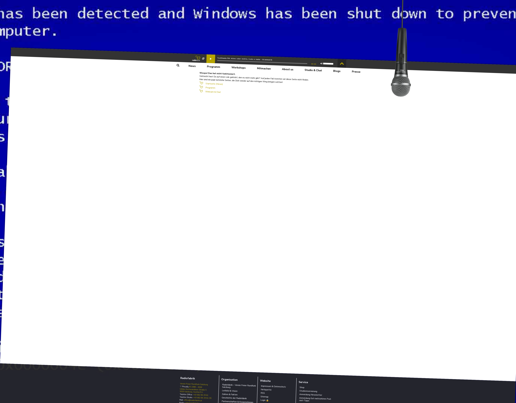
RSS (263, 393)
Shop (302, 387)
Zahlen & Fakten (230, 394)
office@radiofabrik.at (193, 400)
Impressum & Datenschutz (273, 386)
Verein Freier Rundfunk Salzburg (194, 384)
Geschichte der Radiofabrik (234, 398)
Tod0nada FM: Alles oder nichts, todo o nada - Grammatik (244, 59)
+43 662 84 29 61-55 (202, 398)
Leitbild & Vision (230, 391)
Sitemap (264, 396)
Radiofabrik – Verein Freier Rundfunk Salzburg (239, 386)
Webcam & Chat (213, 92)
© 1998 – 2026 (195, 387)
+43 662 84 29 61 (200, 395)
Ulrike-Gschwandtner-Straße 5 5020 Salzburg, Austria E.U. (193, 390)
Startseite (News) (214, 84)
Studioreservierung (308, 391)
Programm (210, 87)
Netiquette (266, 389)
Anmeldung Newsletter (310, 395)
